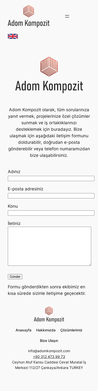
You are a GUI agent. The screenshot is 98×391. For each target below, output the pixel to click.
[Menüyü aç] (67, 16)
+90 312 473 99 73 (49, 356)
